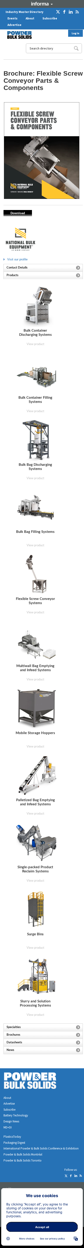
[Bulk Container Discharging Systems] (36, 305)
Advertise (14, 25)
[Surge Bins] (36, 909)
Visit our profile (17, 259)
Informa (42, 4)
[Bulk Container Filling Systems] (36, 372)
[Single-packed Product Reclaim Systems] (36, 842)
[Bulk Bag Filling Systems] (36, 507)
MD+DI (8, 1127)
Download (17, 213)
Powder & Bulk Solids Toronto (23, 1160)
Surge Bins (35, 934)
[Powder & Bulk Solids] (36, 1081)
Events (12, 18)
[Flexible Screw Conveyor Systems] (36, 574)
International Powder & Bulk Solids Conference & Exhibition (41, 1148)
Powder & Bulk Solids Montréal (23, 1154)
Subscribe (49, 18)
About (30, 18)
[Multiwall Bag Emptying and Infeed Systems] (36, 641)
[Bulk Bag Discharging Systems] (36, 440)
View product (35, 344)
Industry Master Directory (24, 12)
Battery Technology (16, 1115)
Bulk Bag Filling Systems (35, 532)
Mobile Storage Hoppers (35, 733)
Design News (11, 1121)
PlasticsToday (12, 1137)
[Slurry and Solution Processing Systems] (36, 976)
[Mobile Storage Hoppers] (36, 708)
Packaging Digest (14, 1143)
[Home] (16, 35)
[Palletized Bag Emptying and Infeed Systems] (36, 775)
